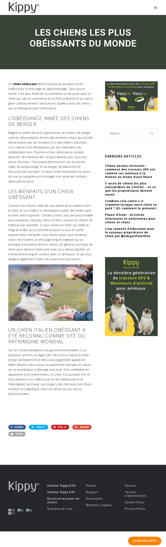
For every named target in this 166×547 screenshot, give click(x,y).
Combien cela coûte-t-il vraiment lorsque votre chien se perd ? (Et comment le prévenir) (131, 204)
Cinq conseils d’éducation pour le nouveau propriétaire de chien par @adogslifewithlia (129, 232)
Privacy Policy (135, 508)
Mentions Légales (99, 505)
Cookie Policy (134, 502)
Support (92, 492)
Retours (130, 485)
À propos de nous (60, 508)
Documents (94, 498)
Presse (91, 485)
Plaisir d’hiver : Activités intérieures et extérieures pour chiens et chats (130, 218)
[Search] (152, 133)
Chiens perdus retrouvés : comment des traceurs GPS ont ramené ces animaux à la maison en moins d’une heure (130, 171)
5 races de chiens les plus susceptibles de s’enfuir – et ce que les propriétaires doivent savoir (130, 188)
